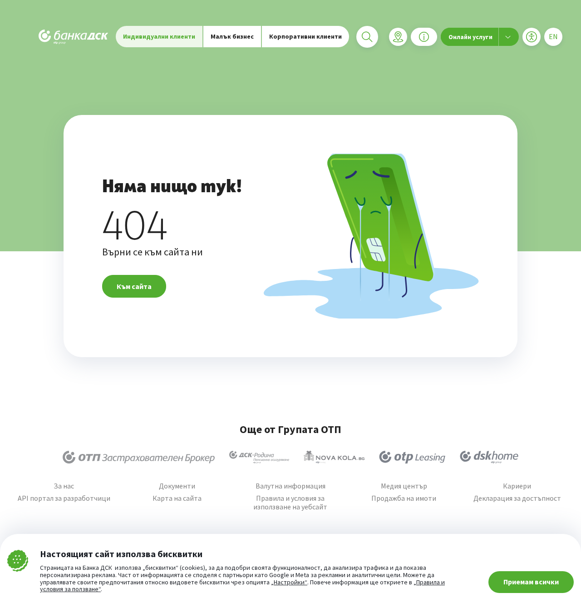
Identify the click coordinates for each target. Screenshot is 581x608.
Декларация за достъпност (517, 498)
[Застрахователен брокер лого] (139, 457)
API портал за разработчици (64, 498)
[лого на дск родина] (259, 457)
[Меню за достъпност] (531, 37)
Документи (177, 486)
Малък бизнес (232, 36)
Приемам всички (531, 581)
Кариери (517, 486)
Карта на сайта (177, 498)
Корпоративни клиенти (305, 36)
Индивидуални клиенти (159, 36)
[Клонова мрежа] (398, 37)
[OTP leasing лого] (412, 457)
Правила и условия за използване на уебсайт (290, 502)
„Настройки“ (289, 582)
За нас (64, 486)
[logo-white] (73, 36)
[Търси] (367, 37)
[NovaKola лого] (334, 457)
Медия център (404, 486)
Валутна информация (290, 486)
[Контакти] (424, 37)
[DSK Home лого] (489, 457)
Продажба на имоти (403, 498)
